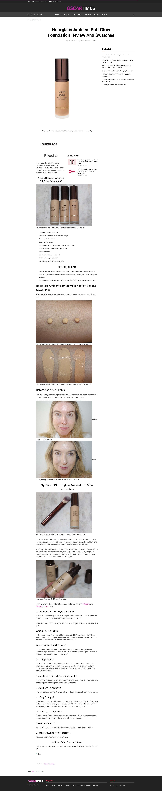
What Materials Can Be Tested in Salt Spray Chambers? (117, 71)
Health (104, 15)
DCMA (46, 1)
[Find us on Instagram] (34, 14)
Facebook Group (42, 606)
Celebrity (65, 15)
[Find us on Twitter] (31, 14)
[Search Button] (133, 14)
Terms (50, 1)
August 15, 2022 (70, 40)
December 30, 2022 (82, 165)
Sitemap (55, 1)
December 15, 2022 (82, 175)
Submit (60, 1)
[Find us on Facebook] (110, 786)
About (33, 1)
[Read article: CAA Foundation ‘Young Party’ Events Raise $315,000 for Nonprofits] (72, 172)
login (33, 771)
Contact (37, 1)
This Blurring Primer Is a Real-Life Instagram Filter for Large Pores (87, 161)
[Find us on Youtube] (37, 14)
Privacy (42, 1)
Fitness (96, 15)
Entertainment (77, 15)
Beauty (33, 20)
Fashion (88, 15)
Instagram (86, 604)
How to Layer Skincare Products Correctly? (114, 84)
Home (29, 1)
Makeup (38, 20)
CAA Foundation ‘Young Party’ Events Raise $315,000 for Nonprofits (87, 171)
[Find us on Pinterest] (41, 14)
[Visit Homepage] (81, 7)
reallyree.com (49, 763)
